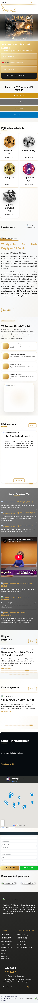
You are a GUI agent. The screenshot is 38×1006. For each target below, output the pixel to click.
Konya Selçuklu (5, 841)
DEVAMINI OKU (6, 668)
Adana (3, 864)
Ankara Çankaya (6, 851)
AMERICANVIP (6, 938)
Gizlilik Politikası (5, 958)
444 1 (10, 971)
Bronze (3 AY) (22, 935)
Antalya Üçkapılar (6, 847)
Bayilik (4, 950)
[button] (7, 483)
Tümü (32, 425)
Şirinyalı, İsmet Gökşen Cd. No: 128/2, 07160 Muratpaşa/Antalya (18, 981)
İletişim (4, 954)
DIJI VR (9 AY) (21, 944)
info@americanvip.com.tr (14, 976)
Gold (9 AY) (21, 941)
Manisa (3, 861)
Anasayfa (5, 935)
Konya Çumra (5, 857)
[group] (19, 27)
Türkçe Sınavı (19, 115)
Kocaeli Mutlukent (6, 854)
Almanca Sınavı (19, 102)
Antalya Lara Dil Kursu (7, 838)
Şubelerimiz (6, 944)
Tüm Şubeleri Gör (8, 764)
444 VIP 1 (4, 2)
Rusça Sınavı (19, 108)
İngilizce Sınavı (19, 95)
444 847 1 (10, 968)
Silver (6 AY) (22, 938)
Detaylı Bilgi (9, 157)
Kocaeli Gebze (5, 844)
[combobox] (5, 62)
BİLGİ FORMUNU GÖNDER (15, 76)
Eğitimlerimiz (6, 941)
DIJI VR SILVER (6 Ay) (24, 947)
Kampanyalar (6, 947)
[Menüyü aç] (34, 9)
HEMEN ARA (10, 868)
